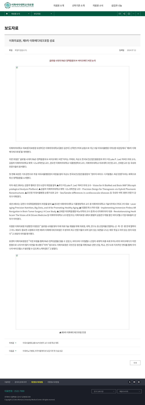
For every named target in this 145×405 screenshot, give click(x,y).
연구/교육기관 (98, 391)
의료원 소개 (58, 5)
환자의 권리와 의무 (21, 382)
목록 (135, 362)
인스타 (138, 382)
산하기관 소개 (78, 5)
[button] (119, 13)
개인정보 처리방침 (37, 382)
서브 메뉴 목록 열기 (42, 13)
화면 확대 (138, 13)
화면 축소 (133, 13)
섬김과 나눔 (116, 5)
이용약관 (7, 382)
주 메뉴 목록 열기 (20, 13)
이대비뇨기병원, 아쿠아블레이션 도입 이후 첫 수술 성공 (43, 350)
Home (7, 13)
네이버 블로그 (129, 382)
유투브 (134, 382)
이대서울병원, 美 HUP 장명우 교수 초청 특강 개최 (40, 342)
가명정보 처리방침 (53, 382)
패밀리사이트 (124, 391)
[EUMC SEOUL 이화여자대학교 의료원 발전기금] (19, 5)
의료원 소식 (98, 5)
